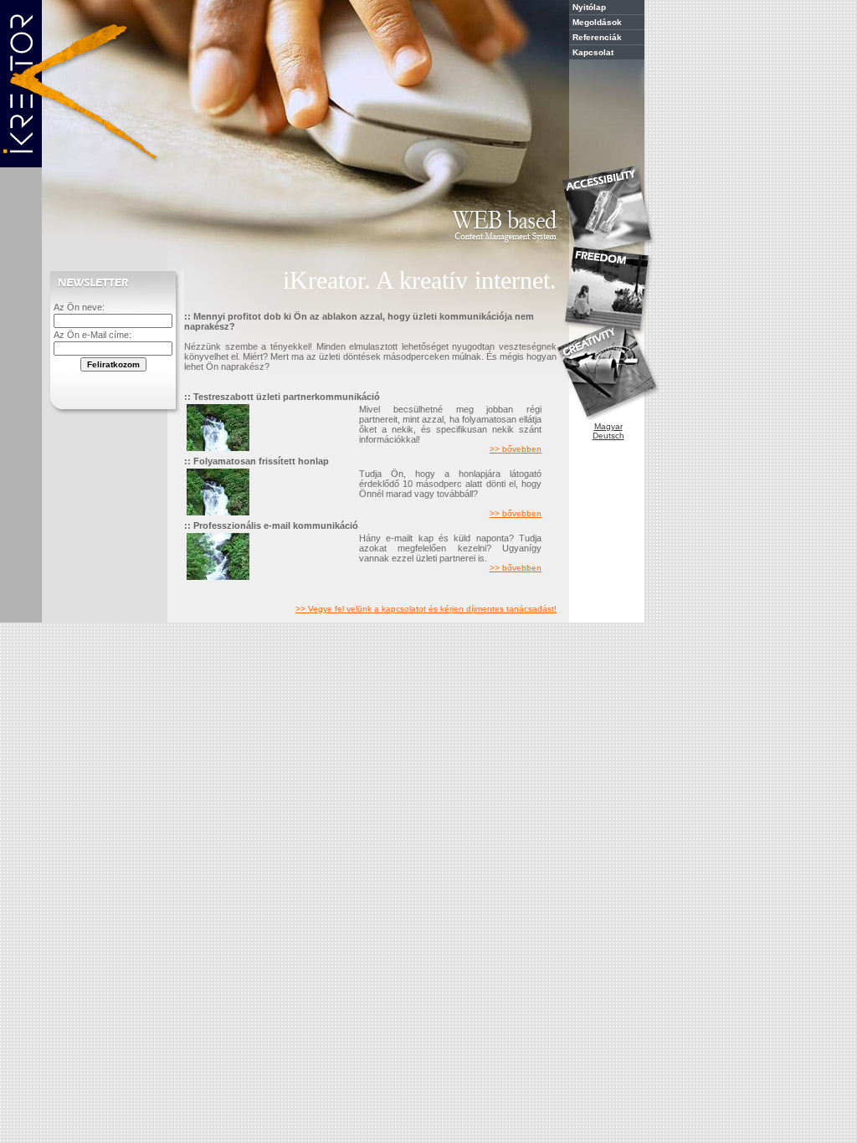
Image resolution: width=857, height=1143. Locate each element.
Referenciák (597, 37)
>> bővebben (515, 449)
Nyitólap (589, 7)
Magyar (608, 426)
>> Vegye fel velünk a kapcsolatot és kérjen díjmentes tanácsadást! (426, 608)
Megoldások (597, 22)
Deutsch (608, 435)
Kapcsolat (592, 52)
